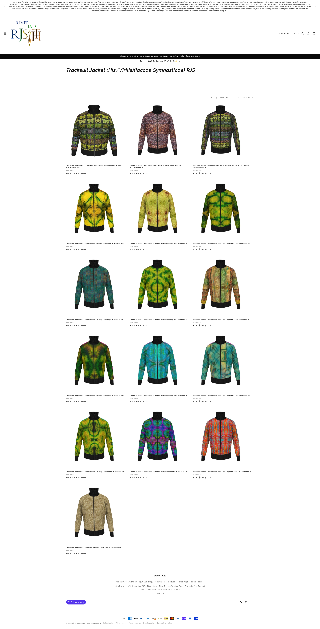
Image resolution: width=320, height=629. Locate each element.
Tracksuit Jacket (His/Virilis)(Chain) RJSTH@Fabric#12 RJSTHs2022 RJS (222, 472)
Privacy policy (121, 623)
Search (159, 582)
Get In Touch (169, 582)
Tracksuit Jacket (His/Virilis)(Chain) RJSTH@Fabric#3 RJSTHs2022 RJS (221, 243)
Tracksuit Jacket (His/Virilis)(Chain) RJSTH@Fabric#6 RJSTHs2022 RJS (221, 320)
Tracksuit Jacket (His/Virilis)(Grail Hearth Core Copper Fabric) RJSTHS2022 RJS (155, 167)
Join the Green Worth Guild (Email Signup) (134, 582)
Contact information (164, 623)
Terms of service (135, 623)
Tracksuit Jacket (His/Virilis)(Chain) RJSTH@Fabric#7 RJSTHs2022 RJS (95, 396)
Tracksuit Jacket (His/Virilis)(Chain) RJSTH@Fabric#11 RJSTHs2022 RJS (159, 472)
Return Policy (196, 582)
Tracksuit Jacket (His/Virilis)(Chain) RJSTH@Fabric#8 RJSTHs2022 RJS (158, 396)
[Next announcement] (315, 6)
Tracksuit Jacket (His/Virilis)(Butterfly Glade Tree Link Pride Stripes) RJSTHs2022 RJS (94, 167)
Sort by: (214, 97)
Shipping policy (149, 623)
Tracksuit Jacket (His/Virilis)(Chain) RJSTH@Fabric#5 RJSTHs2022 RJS (158, 320)
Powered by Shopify (93, 623)
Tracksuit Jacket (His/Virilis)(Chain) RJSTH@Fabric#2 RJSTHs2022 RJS (158, 243)
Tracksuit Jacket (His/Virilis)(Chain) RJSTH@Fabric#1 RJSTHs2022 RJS (95, 243)
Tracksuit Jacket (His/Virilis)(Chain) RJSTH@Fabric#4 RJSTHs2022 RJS (95, 320)
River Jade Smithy (79, 623)
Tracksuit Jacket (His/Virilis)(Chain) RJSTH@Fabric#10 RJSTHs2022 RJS (95, 472)
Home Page (183, 582)
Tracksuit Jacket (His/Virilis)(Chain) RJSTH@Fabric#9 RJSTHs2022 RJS (221, 396)
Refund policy (108, 623)
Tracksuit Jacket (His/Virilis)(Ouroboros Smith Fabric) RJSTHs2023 (93, 548)
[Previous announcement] (5, 6)
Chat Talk (160, 594)
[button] (5, 33)
